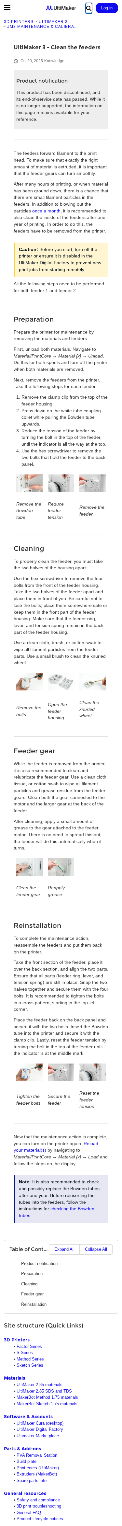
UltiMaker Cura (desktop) (40, 1423)
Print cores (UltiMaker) (38, 1467)
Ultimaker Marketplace (38, 1435)
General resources (25, 1493)
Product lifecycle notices (40, 1518)
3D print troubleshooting (39, 1506)
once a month (46, 211)
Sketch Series (30, 1365)
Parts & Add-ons (22, 1449)
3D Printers (17, 1340)
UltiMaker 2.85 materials (39, 1384)
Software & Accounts (28, 1416)
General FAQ (29, 1512)
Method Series (30, 1359)
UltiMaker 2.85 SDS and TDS (44, 1391)
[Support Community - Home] (61, 8)
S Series (25, 1352)
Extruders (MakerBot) (37, 1474)
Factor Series (29, 1346)
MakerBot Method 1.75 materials (47, 1397)
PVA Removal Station (37, 1455)
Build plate (26, 1461)
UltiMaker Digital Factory (40, 1429)
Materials (14, 1378)
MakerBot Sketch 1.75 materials (47, 1403)
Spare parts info (32, 1480)
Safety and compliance (38, 1500)
